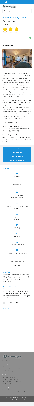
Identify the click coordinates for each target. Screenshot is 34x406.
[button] (3, 58)
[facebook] (3, 2)
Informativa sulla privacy (9, 392)
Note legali (5, 390)
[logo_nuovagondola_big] (9, 4)
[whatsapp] (6, 2)
